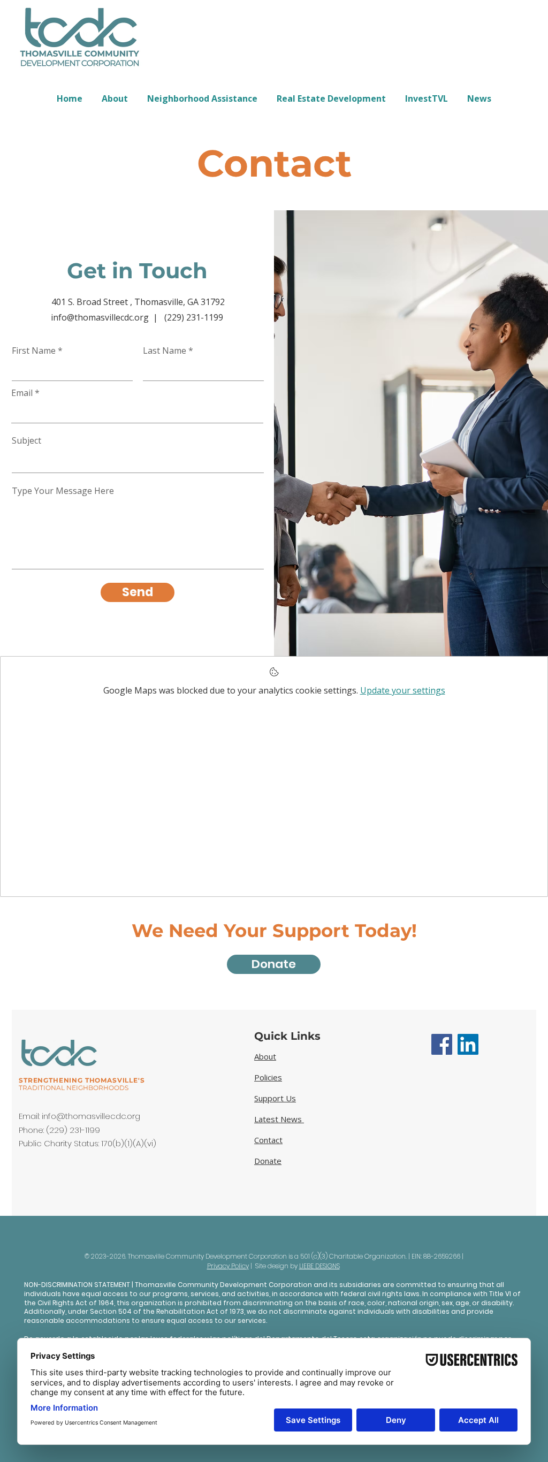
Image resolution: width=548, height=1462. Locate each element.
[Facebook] (441, 1044)
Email (22, 393)
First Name (34, 350)
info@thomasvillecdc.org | (107, 317)
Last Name (164, 350)
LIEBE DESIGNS (319, 1265)
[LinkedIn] (468, 1044)
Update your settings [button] (402, 690)
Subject (26, 440)
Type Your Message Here (63, 490)
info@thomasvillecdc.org (91, 1116)
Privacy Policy (228, 1265)
